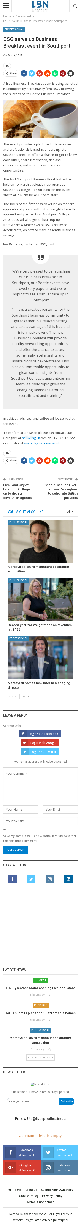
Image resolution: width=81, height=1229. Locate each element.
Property (40, 1005)
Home (16, 1190)
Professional (14, 29)
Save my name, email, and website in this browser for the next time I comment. (39, 838)
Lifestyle (41, 980)
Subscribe (67, 1101)
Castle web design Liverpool (50, 1220)
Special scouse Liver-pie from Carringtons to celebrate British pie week (61, 491)
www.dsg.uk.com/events (42, 443)
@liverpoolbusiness (49, 1118)
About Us (31, 1190)
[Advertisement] (40, 926)
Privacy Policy (52, 1196)
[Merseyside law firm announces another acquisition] (40, 541)
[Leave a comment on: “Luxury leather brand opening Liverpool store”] (49, 995)
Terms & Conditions (40, 1202)
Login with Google (43, 743)
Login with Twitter (43, 751)
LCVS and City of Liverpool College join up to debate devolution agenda (19, 491)
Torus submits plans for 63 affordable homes (40, 1013)
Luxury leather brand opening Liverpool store (40, 988)
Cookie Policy (28, 1196)
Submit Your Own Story (57, 1190)
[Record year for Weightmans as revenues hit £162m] (40, 599)
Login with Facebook (43, 734)
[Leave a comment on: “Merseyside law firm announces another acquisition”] (50, 1049)
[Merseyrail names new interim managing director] (40, 657)
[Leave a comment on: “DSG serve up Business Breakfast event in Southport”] (7, 66)
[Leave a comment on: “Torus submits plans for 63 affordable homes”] (49, 1020)
